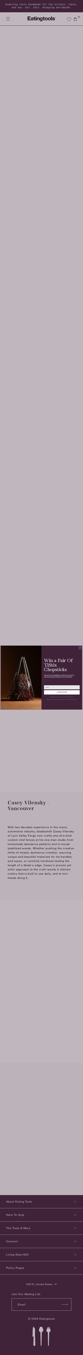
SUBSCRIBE (62, 692)
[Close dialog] (80, 647)
